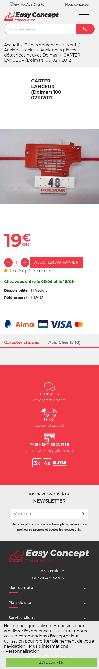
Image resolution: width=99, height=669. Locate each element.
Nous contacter (77, 4)
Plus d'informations (48, 646)
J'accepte (51, 662)
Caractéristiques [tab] (21, 342)
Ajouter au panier (56, 262)
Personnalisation (22, 651)
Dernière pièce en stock (29, 270)
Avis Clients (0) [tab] (64, 342)
